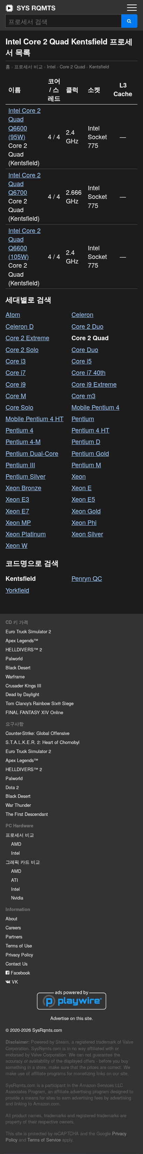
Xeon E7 (17, 510)
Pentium (83, 418)
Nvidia (17, 897)
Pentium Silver (25, 475)
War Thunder (18, 805)
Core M (16, 395)
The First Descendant (27, 814)
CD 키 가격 (17, 622)
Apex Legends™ (22, 640)
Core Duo (85, 349)
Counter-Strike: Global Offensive (37, 733)
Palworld (14, 658)
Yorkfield (17, 589)
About (11, 918)
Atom (13, 314)
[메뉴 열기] (132, 8)
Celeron (82, 314)
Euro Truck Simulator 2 (28, 631)
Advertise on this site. (71, 1018)
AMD (16, 844)
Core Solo (19, 406)
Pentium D (86, 441)
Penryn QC (87, 578)
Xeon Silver (87, 533)
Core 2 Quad (72, 66)
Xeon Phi (84, 522)
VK (14, 981)
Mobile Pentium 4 (95, 406)
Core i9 (16, 383)
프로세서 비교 (28, 66)
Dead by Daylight (22, 694)
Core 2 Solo (22, 349)
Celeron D (20, 326)
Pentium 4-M (23, 441)
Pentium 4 (19, 429)
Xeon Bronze (23, 487)
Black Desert (18, 667)
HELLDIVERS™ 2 (24, 649)
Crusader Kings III (23, 685)
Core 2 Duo (87, 326)
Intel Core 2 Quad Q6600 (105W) (24, 243)
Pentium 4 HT (90, 429)
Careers (13, 927)
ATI (14, 880)
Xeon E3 (17, 498)
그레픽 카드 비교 (23, 862)
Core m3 (83, 395)
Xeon (79, 475)
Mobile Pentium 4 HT (35, 418)
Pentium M (86, 464)
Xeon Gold (86, 510)
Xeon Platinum (26, 533)
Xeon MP (18, 522)
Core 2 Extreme (27, 337)
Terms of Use (19, 945)
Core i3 (16, 360)
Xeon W (16, 545)
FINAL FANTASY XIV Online (34, 712)
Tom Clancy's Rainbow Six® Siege (40, 703)
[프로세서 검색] (129, 21)
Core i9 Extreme (94, 383)
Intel (51, 66)
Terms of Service (44, 1139)
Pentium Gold (90, 453)
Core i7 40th (89, 372)
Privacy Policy (19, 954)
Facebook (19, 972)
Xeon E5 (83, 498)
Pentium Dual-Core (32, 453)
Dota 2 (12, 787)
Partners (14, 936)
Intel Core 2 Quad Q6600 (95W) (24, 123)
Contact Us (16, 963)
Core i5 (82, 360)
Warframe (15, 676)
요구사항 (15, 724)
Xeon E (82, 487)
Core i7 (16, 372)
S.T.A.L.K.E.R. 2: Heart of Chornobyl (42, 742)
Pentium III (20, 464)
